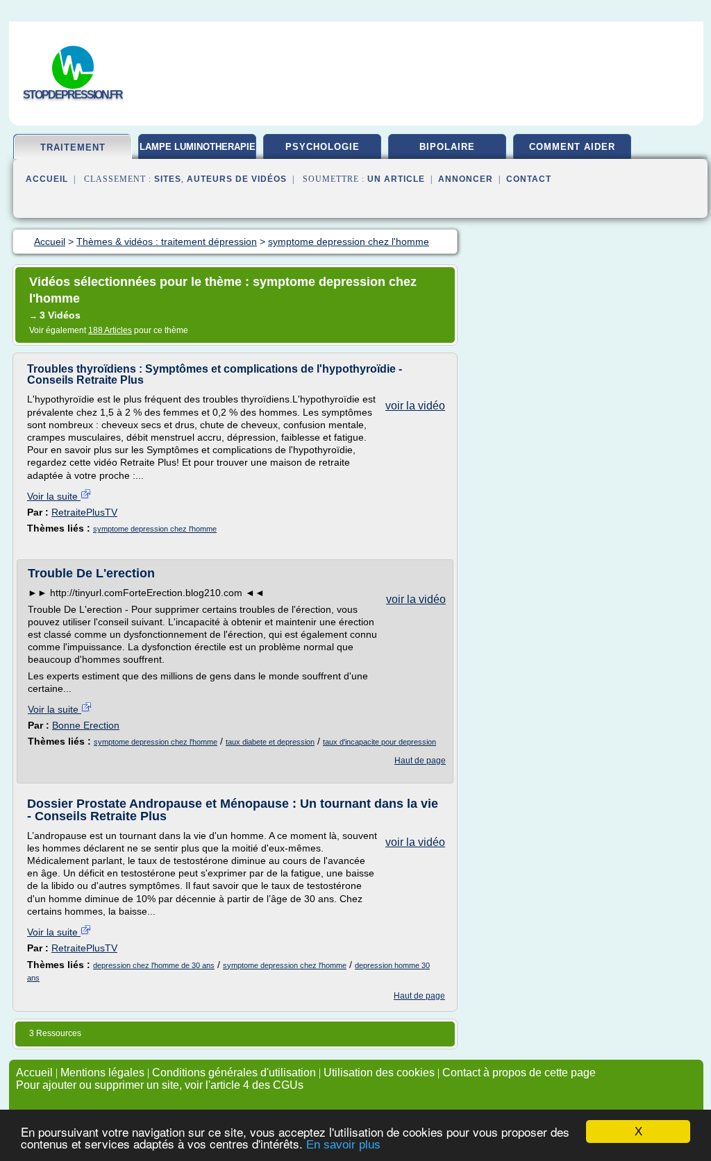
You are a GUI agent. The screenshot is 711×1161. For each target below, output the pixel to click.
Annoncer (465, 179)
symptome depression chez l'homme (155, 529)
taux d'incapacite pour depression (379, 742)
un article (396, 179)
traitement (73, 147)
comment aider (572, 147)
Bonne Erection (85, 725)
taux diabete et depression (270, 742)
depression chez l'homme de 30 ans (154, 965)
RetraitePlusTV (84, 512)
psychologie (322, 147)
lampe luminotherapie (198, 147)
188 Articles (110, 330)
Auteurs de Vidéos (237, 179)
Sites (167, 179)
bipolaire (447, 147)
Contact (528, 179)
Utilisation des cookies (379, 1072)
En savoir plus (343, 1144)
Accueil (47, 179)
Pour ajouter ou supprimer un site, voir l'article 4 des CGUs (159, 1085)
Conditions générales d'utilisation (234, 1072)
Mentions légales (102, 1072)
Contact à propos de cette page (519, 1072)
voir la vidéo (415, 406)
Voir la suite (54, 496)
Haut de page (420, 760)
